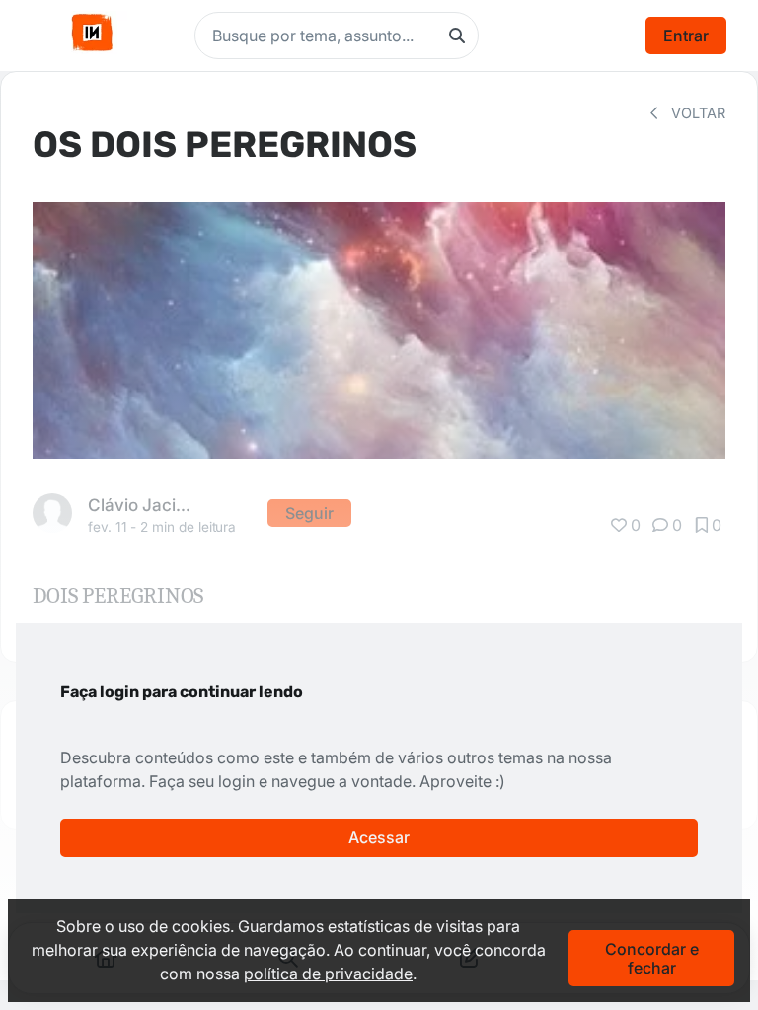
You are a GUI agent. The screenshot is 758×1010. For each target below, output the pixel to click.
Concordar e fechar (652, 957)
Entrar (686, 35)
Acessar (379, 837)
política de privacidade (328, 973)
